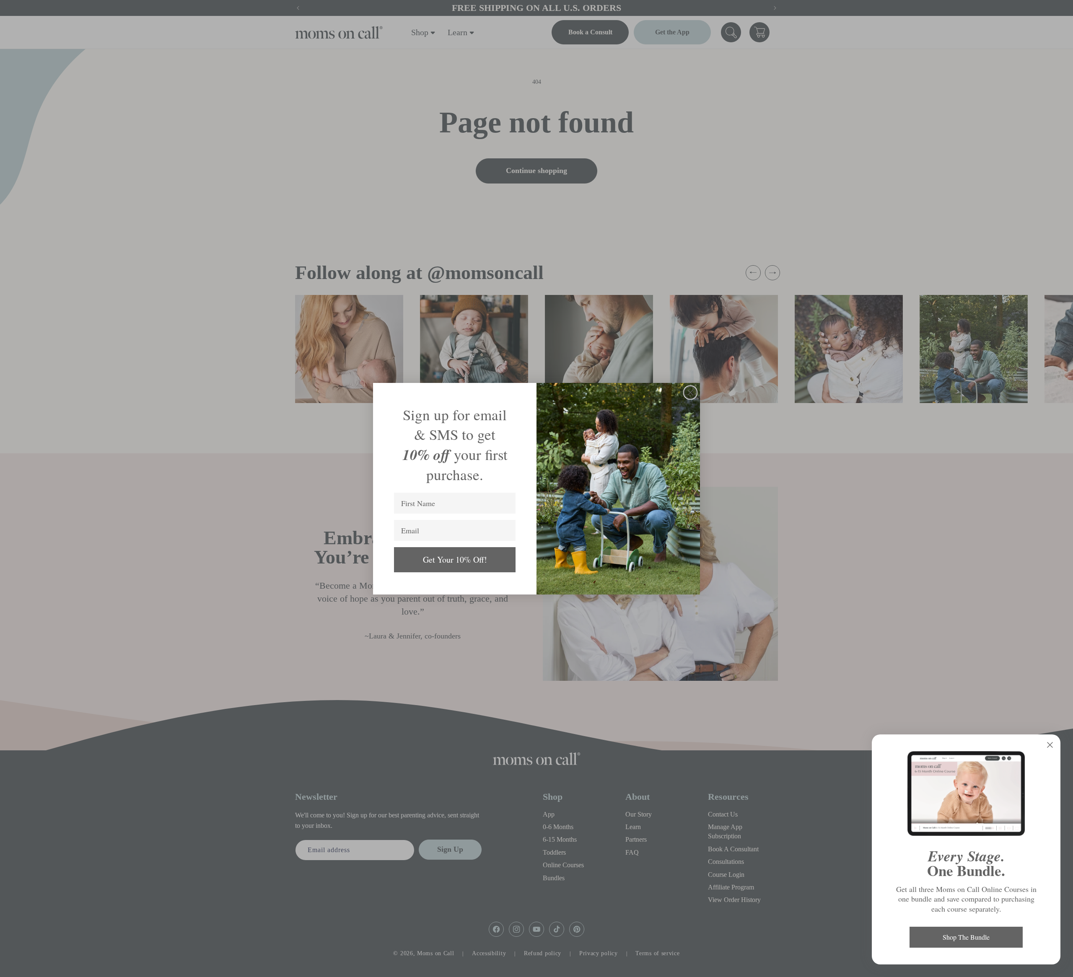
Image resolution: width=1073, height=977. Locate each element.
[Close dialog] (690, 392)
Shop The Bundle (966, 937)
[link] (966, 793)
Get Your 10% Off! (455, 559)
